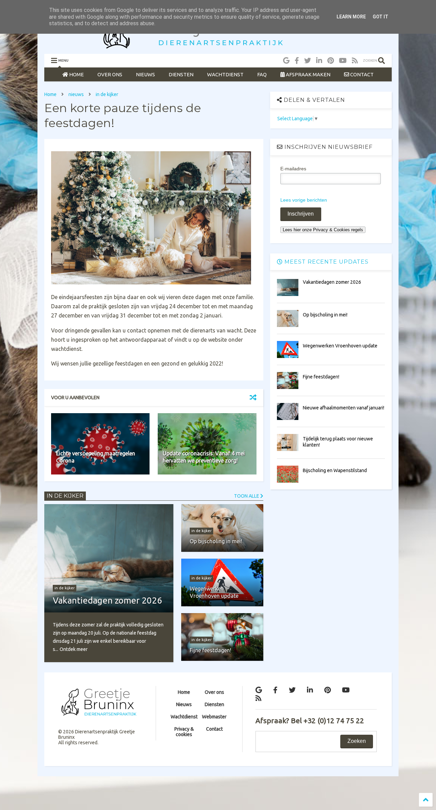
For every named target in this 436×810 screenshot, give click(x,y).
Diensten (214, 704)
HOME (76, 74)
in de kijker (107, 94)
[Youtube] (343, 60)
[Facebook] (297, 60)
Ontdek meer (74, 649)
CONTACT (361, 74)
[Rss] (355, 60)
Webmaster (214, 716)
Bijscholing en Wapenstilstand (335, 470)
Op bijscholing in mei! (325, 314)
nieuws (76, 94)
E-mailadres (293, 168)
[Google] (286, 60)
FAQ (262, 74)
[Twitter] (307, 60)
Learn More (351, 16)
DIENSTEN (181, 74)
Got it (380, 16)
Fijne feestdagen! (321, 376)
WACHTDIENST (225, 74)
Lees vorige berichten (303, 200)
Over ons (214, 692)
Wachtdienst (184, 716)
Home (50, 94)
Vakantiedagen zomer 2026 (332, 282)
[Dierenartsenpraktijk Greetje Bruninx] (218, 45)
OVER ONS (109, 74)
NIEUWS (145, 74)
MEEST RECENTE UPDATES (326, 262)
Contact (214, 729)
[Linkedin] (319, 60)
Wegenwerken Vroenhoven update (340, 345)
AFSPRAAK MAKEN (307, 74)
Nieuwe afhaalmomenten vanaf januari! (343, 407)
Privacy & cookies (184, 731)
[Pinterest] (330, 60)
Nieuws (184, 704)
